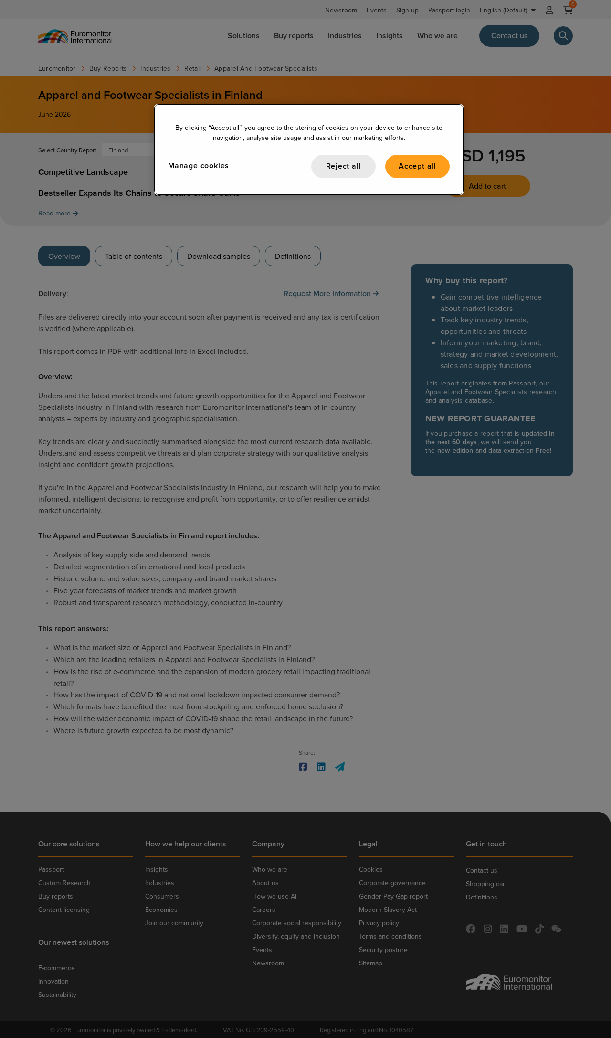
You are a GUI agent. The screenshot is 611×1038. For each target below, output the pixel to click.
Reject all (343, 166)
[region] (309, 149)
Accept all (417, 166)
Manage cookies (198, 165)
